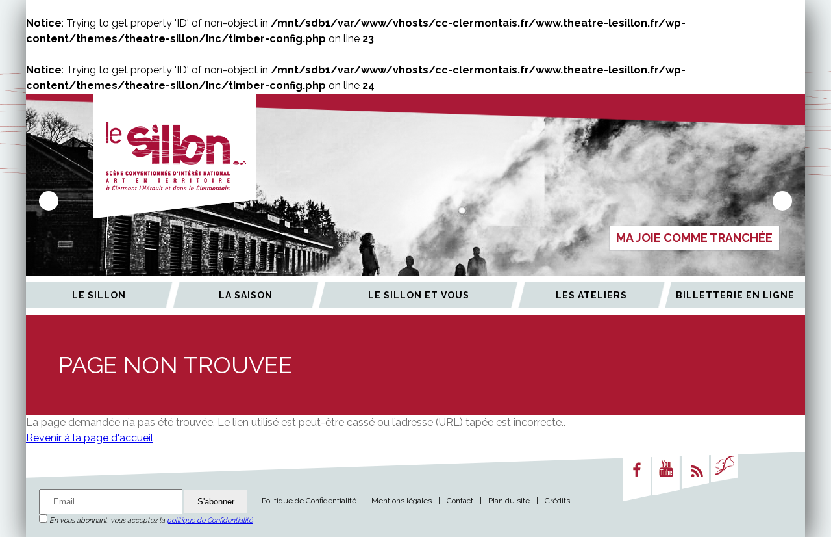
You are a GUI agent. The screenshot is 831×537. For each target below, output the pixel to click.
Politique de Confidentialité (309, 500)
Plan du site (509, 500)
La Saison (246, 295)
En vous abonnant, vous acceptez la (150, 520)
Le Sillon (99, 295)
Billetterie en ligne (735, 295)
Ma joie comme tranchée (694, 237)
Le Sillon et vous (418, 295)
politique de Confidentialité (210, 520)
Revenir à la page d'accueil (89, 438)
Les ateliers (591, 295)
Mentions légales (401, 500)
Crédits (557, 500)
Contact (460, 500)
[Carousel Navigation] (415, 201)
